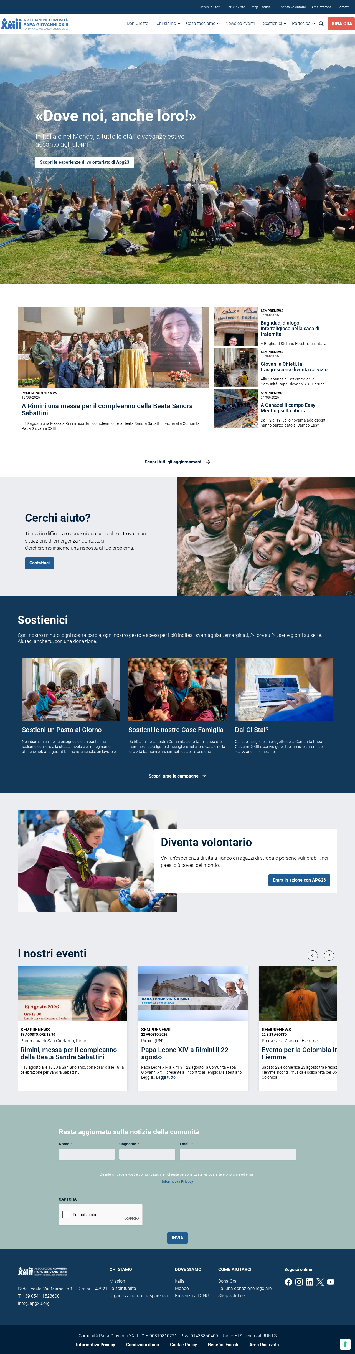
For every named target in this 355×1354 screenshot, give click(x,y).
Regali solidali (261, 7)
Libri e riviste (235, 7)
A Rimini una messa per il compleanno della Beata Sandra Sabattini (107, 409)
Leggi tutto (166, 1077)
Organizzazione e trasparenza (139, 1295)
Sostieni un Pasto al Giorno (62, 729)
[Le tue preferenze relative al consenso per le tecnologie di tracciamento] (345, 1344)
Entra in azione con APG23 (299, 880)
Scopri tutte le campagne (174, 776)
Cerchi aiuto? (210, 7)
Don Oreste (137, 23)
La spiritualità (123, 1288)
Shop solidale (231, 1295)
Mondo (182, 1288)
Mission (117, 1281)
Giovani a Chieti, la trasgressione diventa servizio (294, 366)
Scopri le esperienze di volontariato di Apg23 (84, 162)
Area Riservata (264, 1344)
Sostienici (272, 23)
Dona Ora (341, 23)
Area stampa (321, 7)
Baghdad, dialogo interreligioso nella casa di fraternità (290, 328)
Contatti (343, 7)
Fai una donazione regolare (245, 1288)
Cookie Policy (183, 1344)
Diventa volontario (292, 7)
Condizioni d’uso (142, 1344)
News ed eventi (240, 23)
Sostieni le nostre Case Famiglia (176, 729)
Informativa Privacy (177, 1181)
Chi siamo (166, 23)
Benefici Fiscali (223, 1344)
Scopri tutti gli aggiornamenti (173, 462)
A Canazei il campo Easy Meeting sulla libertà (288, 407)
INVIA (177, 1237)
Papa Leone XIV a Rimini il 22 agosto (185, 1053)
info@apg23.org (34, 1303)
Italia (180, 1281)
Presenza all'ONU (192, 1295)
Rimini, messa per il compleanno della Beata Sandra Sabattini (69, 1053)
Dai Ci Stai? (252, 729)
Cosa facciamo (200, 23)
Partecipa (301, 23)
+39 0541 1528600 (41, 1296)
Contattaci (39, 563)
